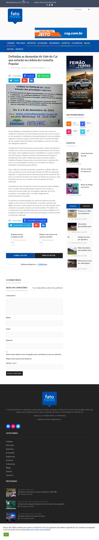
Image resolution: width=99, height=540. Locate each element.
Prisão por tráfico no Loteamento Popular (84, 213)
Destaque (21, 490)
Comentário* (11, 296)
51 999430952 (60, 416)
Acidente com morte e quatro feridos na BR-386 (37, 492)
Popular (73, 206)
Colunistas (77, 43)
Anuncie (19, 49)
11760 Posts (42, 264)
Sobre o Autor (20, 255)
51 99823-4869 (47, 416)
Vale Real (37, 514)
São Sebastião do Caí (40, 502)
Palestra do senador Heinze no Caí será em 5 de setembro (41, 504)
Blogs (87, 43)
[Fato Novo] (15, 16)
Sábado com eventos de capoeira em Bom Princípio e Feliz (48, 236)
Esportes (31, 43)
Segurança (54, 43)
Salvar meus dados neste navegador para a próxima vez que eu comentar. (33, 354)
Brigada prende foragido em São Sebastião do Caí (17, 236)
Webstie (9, 340)
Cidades (10, 43)
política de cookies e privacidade (37, 530)
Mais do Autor (48, 255)
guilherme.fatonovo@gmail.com (49, 419)
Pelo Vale (20, 43)
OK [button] (6, 534)
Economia (42, 43)
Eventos (66, 43)
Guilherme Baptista (38, 68)
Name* (8, 318)
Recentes (86, 206)
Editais (10, 49)
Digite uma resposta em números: (19, 359)
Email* (8, 329)
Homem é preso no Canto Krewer (31, 516)
